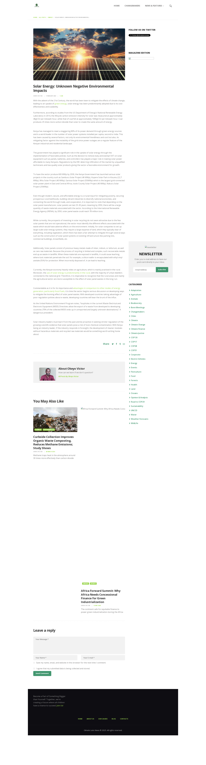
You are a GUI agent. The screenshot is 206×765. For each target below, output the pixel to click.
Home (35, 17)
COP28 (134, 346)
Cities (133, 316)
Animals (134, 299)
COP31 (134, 350)
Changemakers (137, 311)
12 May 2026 (97, 605)
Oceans (134, 393)
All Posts (42, 17)
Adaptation (136, 290)
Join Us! (60, 705)
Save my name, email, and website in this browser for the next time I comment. (71, 662)
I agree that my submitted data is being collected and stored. (63, 668)
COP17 (134, 341)
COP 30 (134, 337)
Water (134, 414)
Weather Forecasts (139, 419)
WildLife (134, 423)
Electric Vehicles (138, 359)
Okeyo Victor (38, 96)
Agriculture (136, 294)
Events (93, 583)
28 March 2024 (50, 451)
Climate (38, 430)
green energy (61, 103)
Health (134, 384)
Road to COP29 (137, 401)
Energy (50, 17)
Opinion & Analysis (139, 397)
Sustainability (49, 430)
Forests (134, 380)
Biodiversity (136, 303)
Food (133, 376)
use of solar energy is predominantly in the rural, (68, 272)
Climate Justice (137, 333)
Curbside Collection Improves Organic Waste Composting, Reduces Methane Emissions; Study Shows (53, 442)
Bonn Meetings (138, 307)
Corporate (135, 354)
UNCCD (134, 410)
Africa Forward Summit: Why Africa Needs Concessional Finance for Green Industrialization (100, 596)
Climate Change (138, 324)
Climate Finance (138, 329)
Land (133, 389)
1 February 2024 (51, 96)
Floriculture (136, 371)
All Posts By (68, 376)
